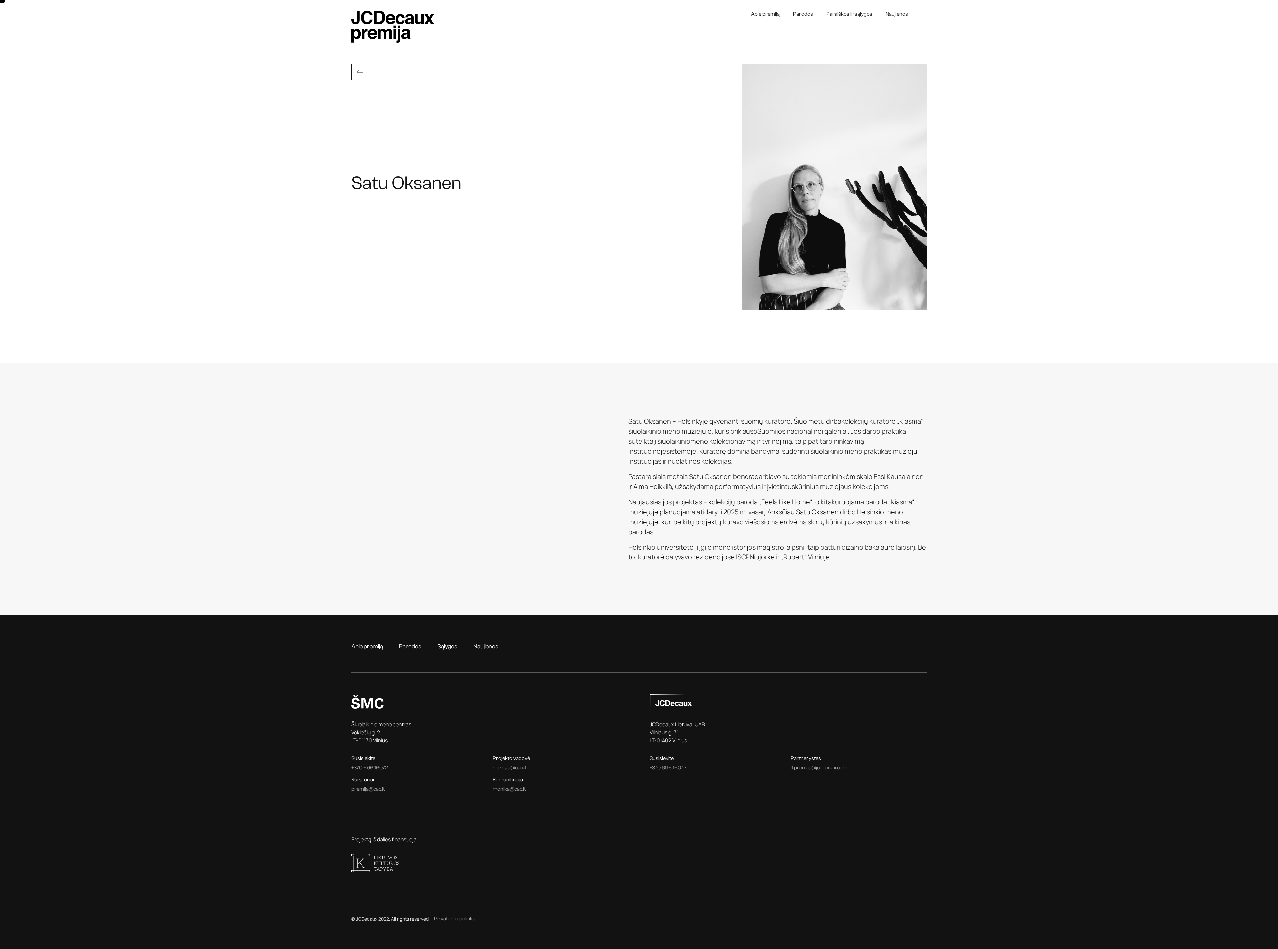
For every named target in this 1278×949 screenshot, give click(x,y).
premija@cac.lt (368, 789)
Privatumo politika (454, 919)
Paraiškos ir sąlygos (849, 14)
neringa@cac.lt (509, 768)
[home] (392, 27)
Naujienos (897, 14)
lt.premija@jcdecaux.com (819, 768)
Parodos (803, 14)
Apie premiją (765, 14)
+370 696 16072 (369, 768)
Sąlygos (447, 646)
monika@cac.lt (509, 789)
